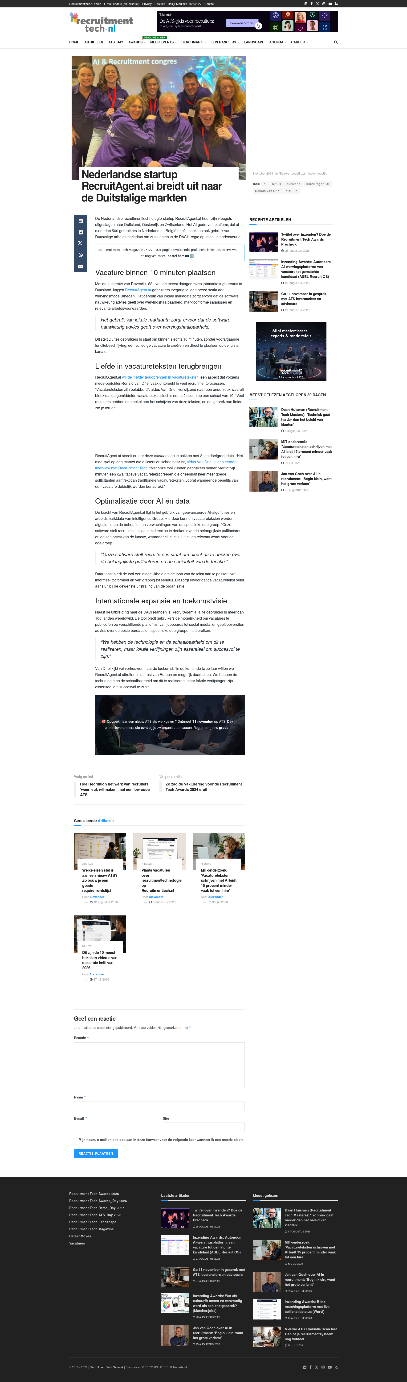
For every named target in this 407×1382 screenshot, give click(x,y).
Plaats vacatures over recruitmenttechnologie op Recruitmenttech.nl (162, 880)
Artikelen (93, 42)
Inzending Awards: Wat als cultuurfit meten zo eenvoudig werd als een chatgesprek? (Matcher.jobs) (217, 1303)
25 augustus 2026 (296, 490)
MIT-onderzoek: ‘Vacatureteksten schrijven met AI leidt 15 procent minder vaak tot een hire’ (218, 880)
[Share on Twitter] (80, 243)
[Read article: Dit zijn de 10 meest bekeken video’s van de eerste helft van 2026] (100, 934)
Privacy (147, 4)
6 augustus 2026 (163, 902)
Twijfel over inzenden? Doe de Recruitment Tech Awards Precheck (306, 239)
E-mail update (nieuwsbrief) (121, 4)
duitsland (294, 184)
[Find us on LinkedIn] (306, 4)
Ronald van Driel (268, 191)
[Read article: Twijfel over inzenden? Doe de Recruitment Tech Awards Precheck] (263, 242)
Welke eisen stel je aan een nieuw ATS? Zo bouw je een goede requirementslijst (99, 880)
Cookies (160, 4)
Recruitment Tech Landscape (92, 1221)
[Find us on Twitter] (317, 4)
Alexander (97, 896)
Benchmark (192, 42)
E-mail (80, 1118)
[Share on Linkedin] (80, 221)
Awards (136, 41)
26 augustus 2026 (207, 1317)
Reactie (81, 1037)
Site (166, 1118)
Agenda (276, 42)
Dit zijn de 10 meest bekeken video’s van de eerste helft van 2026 (100, 960)
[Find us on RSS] (336, 4)
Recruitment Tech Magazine (91, 1229)
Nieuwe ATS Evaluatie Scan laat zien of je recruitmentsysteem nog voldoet (311, 1333)
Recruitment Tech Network (106, 1367)
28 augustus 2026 (207, 1226)
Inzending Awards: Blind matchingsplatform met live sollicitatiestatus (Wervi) (307, 1306)
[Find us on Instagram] (323, 4)
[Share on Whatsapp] (80, 255)
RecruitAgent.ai (317, 184)
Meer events (162, 42)
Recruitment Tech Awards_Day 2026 (98, 1200)
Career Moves (80, 1236)
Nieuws (284, 173)
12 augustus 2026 (105, 902)
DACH (276, 184)
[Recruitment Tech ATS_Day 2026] (291, 351)
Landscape (254, 42)
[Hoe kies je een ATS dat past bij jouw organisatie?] (247, 21)
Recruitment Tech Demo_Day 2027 (96, 1207)
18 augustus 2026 (299, 1318)
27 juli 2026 (101, 979)
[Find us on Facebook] (312, 4)
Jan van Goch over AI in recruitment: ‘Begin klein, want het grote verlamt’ (306, 478)
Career (298, 42)
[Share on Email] (80, 266)
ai (265, 184)
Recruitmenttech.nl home (85, 4)
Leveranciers (223, 42)
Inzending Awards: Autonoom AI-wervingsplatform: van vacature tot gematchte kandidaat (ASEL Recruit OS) (306, 269)
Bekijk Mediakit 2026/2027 (185, 4)
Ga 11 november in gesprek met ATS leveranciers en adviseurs (303, 298)
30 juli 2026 (219, 902)
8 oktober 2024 (263, 173)
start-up (291, 191)
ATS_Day (115, 42)
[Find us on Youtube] (330, 4)
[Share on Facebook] (80, 232)
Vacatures (77, 1243)
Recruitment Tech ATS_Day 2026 (95, 1214)
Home (74, 42)
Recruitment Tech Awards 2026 (94, 1193)
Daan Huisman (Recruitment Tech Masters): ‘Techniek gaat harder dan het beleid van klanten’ (305, 417)
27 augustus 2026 (207, 1258)
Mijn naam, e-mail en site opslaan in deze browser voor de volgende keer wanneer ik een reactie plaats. (161, 1139)
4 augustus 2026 (295, 430)
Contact (209, 4)
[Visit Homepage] (101, 21)
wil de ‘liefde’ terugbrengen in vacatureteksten (160, 377)
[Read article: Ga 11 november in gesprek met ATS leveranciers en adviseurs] (263, 301)
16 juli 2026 (295, 1345)
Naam (80, 1097)
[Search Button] (336, 42)
